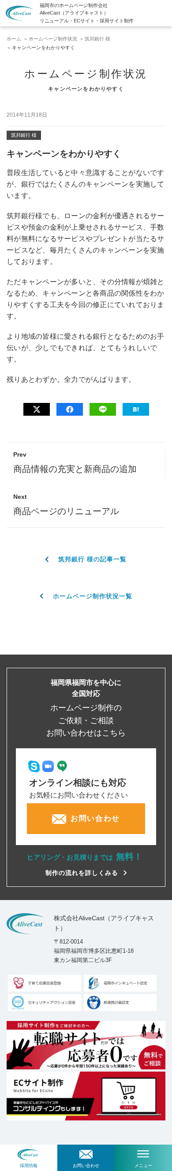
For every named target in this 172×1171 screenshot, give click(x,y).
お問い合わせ (86, 1165)
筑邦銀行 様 (97, 38)
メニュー (143, 1165)
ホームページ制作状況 (53, 38)
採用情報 (28, 1165)
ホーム (14, 38)
